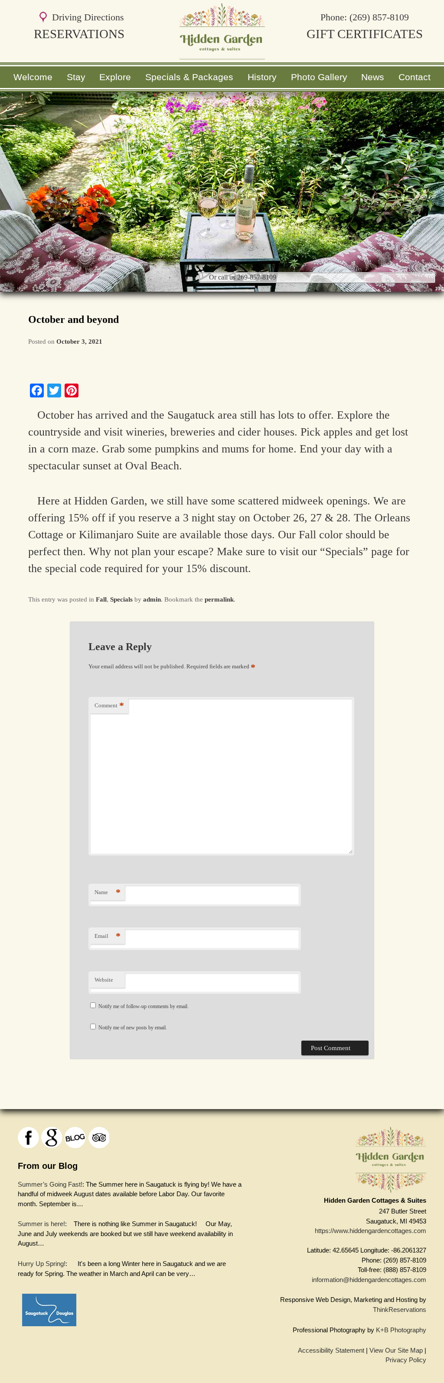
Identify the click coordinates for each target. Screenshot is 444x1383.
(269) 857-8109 (379, 17)
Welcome (32, 77)
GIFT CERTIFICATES (365, 34)
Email (108, 936)
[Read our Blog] (75, 1137)
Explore (115, 77)
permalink (219, 599)
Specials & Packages (189, 77)
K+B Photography (401, 1330)
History (262, 77)
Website (104, 979)
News (372, 77)
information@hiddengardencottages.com (369, 1279)
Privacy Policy (405, 1359)
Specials (121, 599)
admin (152, 599)
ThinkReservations (399, 1309)
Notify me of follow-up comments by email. (143, 1006)
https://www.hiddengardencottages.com (370, 1230)
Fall (101, 599)
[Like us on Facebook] (28, 1137)
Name (108, 892)
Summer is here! (41, 1223)
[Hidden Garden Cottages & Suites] (222, 54)
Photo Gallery (319, 77)
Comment (109, 705)
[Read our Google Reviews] (51, 1137)
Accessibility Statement (331, 1350)
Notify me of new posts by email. (132, 1028)
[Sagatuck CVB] (49, 1328)
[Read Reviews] (98, 1137)
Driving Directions (88, 17)
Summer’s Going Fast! (50, 1184)
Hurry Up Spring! (41, 1263)
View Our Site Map (396, 1350)
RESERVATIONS (79, 34)
